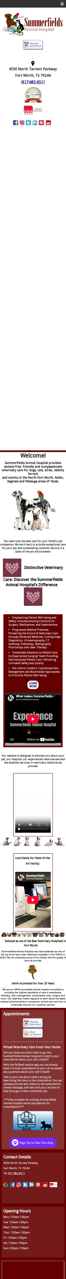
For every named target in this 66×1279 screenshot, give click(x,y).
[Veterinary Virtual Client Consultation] (33, 1120)
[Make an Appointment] (33, 45)
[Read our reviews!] (33, 1033)
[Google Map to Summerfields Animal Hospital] (33, 63)
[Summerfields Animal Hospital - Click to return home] (33, 23)
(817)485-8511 (33, 82)
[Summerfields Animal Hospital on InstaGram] (22, 122)
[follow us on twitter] (28, 122)
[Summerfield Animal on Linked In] (34, 122)
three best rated (17, 954)
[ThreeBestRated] (33, 94)
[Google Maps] (5, 1184)
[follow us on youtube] (48, 122)
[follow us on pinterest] (41, 122)
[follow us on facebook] (15, 122)
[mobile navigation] (60, 4)
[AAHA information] (33, 109)
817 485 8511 (16, 1173)
